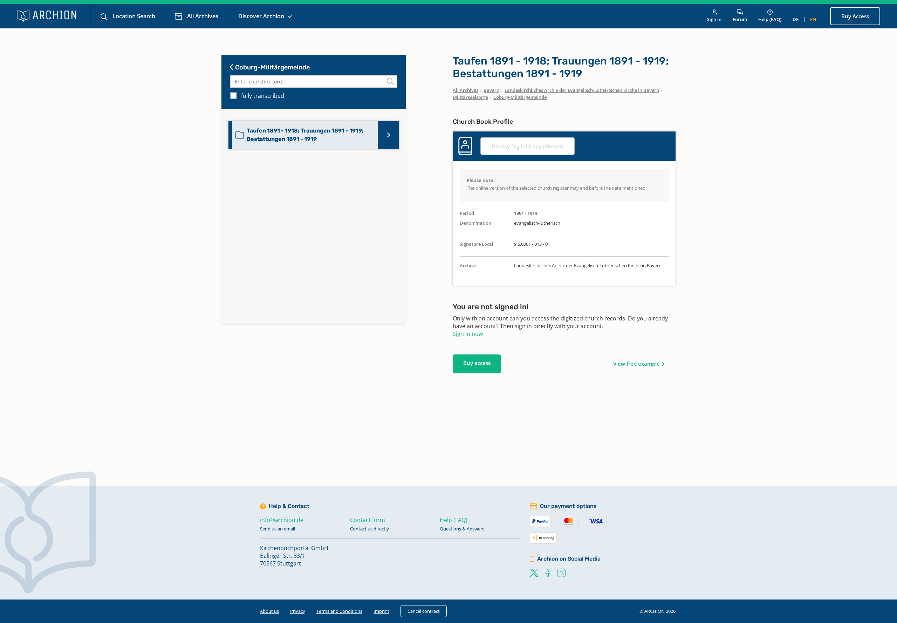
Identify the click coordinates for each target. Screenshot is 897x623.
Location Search (133, 16)
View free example (636, 363)
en (813, 19)
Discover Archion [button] (262, 16)
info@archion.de (281, 520)
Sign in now (468, 334)
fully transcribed (262, 96)
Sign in (714, 19)
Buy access (477, 362)
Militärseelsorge (470, 97)
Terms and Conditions (339, 611)
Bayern (491, 90)
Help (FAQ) (769, 19)
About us (269, 611)
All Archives (202, 16)
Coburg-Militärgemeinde (272, 67)
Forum (740, 19)
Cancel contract (424, 611)
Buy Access (855, 16)
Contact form (367, 520)
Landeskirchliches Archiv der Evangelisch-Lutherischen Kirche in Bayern (582, 90)
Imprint (381, 611)
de (796, 19)
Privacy (297, 611)
